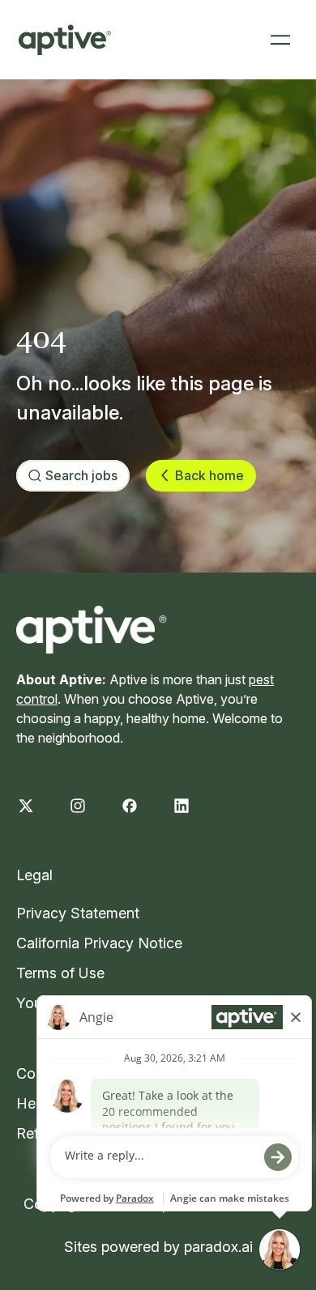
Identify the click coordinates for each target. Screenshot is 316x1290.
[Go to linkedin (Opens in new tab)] (181, 805)
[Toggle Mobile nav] (280, 39)
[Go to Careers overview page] (64, 39)
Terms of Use (60, 972)
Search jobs (81, 475)
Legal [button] (34, 874)
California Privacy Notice (99, 943)
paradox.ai (218, 1246)
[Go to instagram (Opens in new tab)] (78, 805)
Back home (209, 475)
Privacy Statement (77, 913)
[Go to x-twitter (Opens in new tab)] (26, 805)
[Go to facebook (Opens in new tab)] (129, 805)
